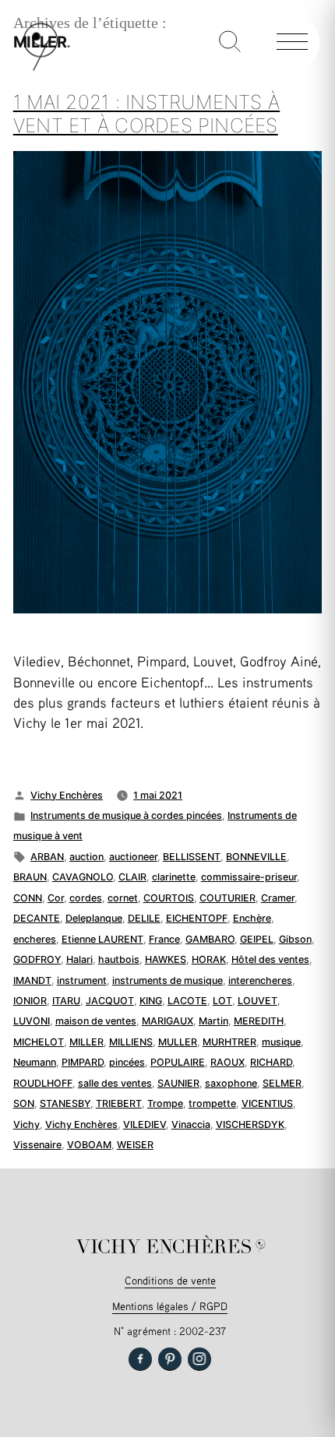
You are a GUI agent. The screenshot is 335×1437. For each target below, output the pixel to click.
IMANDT (32, 980)
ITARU (66, 1001)
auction (86, 857)
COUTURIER (227, 898)
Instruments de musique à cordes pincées (126, 815)
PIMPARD (83, 1062)
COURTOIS (168, 898)
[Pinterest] (170, 1359)
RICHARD (271, 1062)
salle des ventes (115, 1083)
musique (281, 1042)
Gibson (295, 939)
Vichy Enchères (66, 795)
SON (23, 1103)
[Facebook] (140, 1359)
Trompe (165, 1103)
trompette (212, 1103)
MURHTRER (229, 1042)
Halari (79, 959)
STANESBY (65, 1103)
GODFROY (37, 959)
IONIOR (30, 1001)
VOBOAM (89, 1145)
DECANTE (36, 918)
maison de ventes (95, 1021)
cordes (85, 898)
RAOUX (227, 1062)
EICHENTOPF (196, 918)
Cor (56, 898)
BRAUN (30, 877)
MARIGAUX (167, 1021)
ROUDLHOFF (42, 1083)
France (164, 939)
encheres (34, 939)
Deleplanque (93, 918)
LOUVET (257, 1001)
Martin (213, 1021)
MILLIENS (131, 1042)
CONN (27, 898)
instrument (82, 980)
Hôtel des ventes (270, 959)
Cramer (277, 898)
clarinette (174, 877)
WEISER (135, 1145)
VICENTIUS (267, 1103)
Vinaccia (190, 1124)
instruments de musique (167, 980)
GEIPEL (256, 939)
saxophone (231, 1083)
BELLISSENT (191, 857)
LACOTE (187, 1001)
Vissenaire (37, 1145)
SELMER (282, 1083)
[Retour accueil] (40, 67)
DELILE (144, 918)
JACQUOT (110, 1001)
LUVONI (31, 1021)
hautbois (118, 959)
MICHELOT (38, 1042)
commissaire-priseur (249, 877)
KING (150, 1001)
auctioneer (133, 857)
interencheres (260, 980)
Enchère (252, 918)
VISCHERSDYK (250, 1124)
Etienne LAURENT (102, 939)
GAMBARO (210, 939)
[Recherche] (230, 43)
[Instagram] (199, 1359)
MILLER (86, 1042)
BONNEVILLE (256, 857)
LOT (222, 1001)
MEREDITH (259, 1021)
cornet (123, 898)
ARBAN (47, 857)
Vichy (26, 1124)
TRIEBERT (119, 1103)
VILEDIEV (144, 1124)
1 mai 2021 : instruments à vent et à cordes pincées (146, 113)
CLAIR (132, 877)
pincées (127, 1062)
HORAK (209, 959)
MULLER (177, 1042)
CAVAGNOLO (82, 877)
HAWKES (165, 959)
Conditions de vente (170, 1280)
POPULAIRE (177, 1062)
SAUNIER (178, 1083)
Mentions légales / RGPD (169, 1305)
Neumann (34, 1062)
